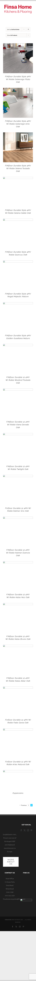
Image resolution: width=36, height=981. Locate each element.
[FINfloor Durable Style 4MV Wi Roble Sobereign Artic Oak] (18, 89)
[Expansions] (18, 772)
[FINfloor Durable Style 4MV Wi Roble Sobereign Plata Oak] (18, 45)
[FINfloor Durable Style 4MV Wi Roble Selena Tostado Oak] (18, 134)
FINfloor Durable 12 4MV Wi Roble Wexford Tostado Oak (18, 380)
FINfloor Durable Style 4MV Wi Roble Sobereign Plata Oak (18, 79)
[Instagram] (28, 830)
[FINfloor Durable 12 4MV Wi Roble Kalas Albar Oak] (18, 646)
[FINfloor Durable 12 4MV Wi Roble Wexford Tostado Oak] (18, 346)
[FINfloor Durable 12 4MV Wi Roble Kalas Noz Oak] (18, 563)
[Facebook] (21, 830)
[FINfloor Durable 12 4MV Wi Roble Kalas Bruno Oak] (18, 605)
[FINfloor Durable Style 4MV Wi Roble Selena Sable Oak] (18, 179)
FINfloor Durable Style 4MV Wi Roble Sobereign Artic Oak (18, 124)
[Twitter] (25, 830)
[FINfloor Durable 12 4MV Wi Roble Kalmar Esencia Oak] (18, 518)
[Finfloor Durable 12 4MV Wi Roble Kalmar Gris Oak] (18, 477)
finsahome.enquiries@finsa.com (14, 899)
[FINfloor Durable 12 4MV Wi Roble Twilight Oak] (18, 435)
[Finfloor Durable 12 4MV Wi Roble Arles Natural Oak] (18, 730)
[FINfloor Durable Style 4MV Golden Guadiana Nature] (18, 304)
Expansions (18, 793)
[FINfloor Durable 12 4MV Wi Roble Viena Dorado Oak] (18, 390)
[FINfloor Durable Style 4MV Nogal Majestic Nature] (18, 262)
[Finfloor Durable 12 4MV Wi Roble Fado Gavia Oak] (18, 688)
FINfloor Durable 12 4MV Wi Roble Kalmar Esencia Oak (18, 553)
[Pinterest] (31, 830)
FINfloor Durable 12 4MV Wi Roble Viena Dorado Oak (18, 424)
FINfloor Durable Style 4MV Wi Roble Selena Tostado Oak (18, 168)
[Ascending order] (28, 29)
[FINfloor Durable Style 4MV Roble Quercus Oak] (18, 220)
